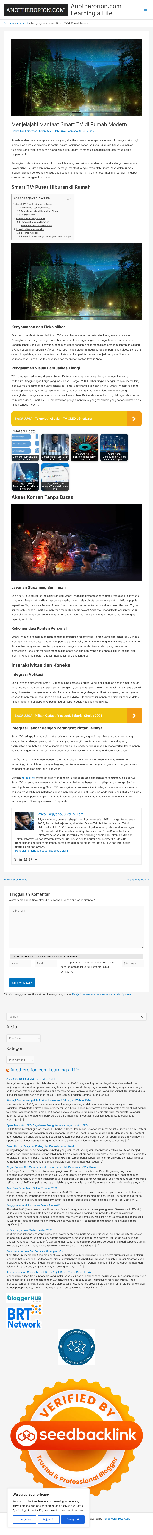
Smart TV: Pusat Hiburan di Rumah (34, 204)
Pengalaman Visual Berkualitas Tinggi (39, 211)
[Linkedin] (20, 860)
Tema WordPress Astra (116, 1518)
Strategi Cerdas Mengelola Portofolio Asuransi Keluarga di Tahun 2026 (48, 1100)
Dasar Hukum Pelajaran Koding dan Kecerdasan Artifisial (40, 1146)
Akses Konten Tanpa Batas (30, 218)
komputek (22, 23)
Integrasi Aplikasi (29, 232)
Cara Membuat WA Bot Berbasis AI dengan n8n (34, 1251)
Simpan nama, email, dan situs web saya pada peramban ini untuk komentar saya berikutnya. (88, 967)
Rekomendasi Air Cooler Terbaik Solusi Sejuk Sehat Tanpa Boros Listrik (48, 1272)
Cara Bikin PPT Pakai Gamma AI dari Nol (30, 1079)
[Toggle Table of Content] (66, 199)
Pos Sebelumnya (15, 879)
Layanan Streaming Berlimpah (35, 222)
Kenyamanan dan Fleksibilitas (35, 207)
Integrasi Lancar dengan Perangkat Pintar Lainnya (46, 236)
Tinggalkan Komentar (24, 130)
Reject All (48, 1519)
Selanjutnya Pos (137, 879)
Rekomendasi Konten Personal (36, 225)
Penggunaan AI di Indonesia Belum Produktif (33, 1205)
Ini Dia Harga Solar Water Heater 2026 (29, 1230)
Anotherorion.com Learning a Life (96, 9)
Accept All (73, 1519)
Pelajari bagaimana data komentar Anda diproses (101, 994)
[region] (48, 1508)
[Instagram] (30, 860)
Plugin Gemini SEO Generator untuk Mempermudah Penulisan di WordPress (51, 1167)
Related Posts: (28, 214)
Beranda (9, 23)
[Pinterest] (25, 860)
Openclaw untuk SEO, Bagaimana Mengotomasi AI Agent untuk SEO (47, 1125)
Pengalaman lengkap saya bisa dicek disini (41, 850)
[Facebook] (36, 860)
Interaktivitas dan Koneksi (30, 229)
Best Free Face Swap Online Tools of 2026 (32, 1188)
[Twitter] (15, 860)
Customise (24, 1519)
